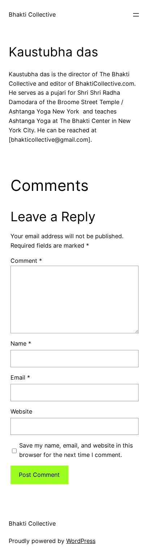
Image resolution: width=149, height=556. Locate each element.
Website (21, 411)
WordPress (80, 540)
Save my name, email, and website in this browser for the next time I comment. (76, 450)
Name (20, 343)
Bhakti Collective (32, 14)
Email (20, 377)
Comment (26, 260)
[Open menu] (136, 14)
